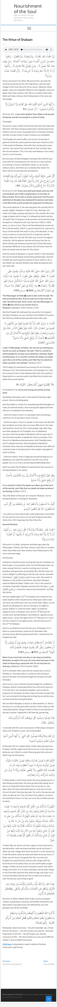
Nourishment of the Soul (28, 8)
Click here (7, 944)
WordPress (48, 994)
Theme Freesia (38, 994)
